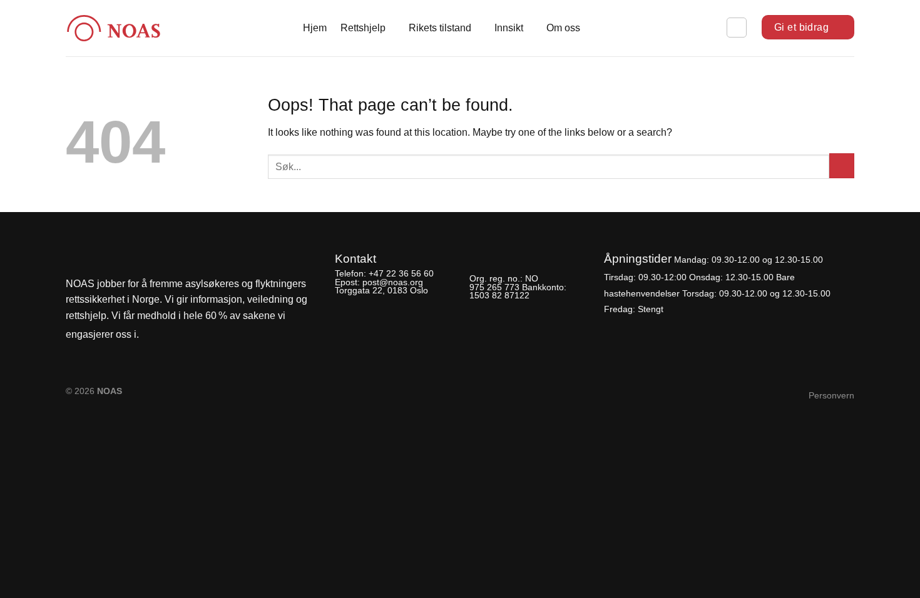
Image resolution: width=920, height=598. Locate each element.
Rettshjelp (363, 28)
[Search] (737, 28)
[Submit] (841, 165)
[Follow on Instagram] (173, 335)
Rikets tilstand (440, 28)
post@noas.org (392, 282)
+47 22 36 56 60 (401, 273)
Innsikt (508, 28)
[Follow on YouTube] (194, 335)
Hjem (315, 28)
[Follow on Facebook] (152, 335)
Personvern (831, 395)
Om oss (563, 28)
